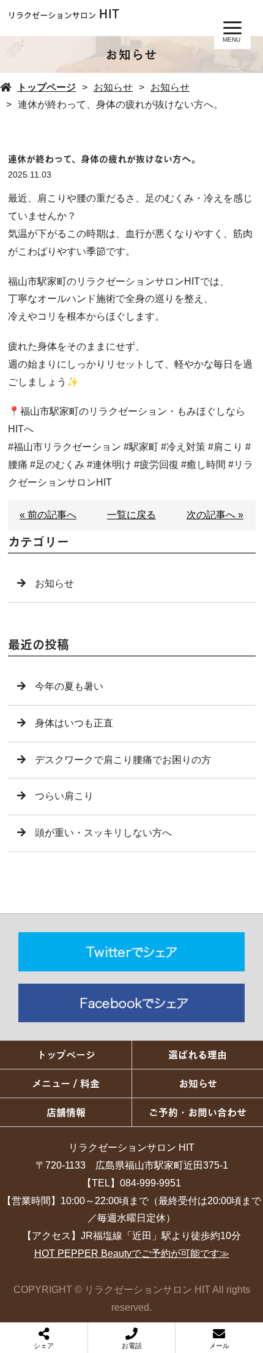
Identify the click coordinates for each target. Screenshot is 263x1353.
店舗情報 (66, 1112)
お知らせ (113, 87)
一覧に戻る (131, 515)
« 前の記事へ (48, 515)
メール (219, 1345)
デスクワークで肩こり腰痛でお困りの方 (123, 760)
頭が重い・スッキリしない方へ (103, 832)
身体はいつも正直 (74, 723)
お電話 (132, 1345)
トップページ (46, 87)
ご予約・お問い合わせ (197, 1112)
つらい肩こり (64, 796)
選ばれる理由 (197, 1055)
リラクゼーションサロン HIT (131, 1147)
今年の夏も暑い (69, 686)
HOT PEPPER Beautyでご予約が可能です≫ (131, 1253)
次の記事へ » (215, 515)
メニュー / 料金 (66, 1083)
